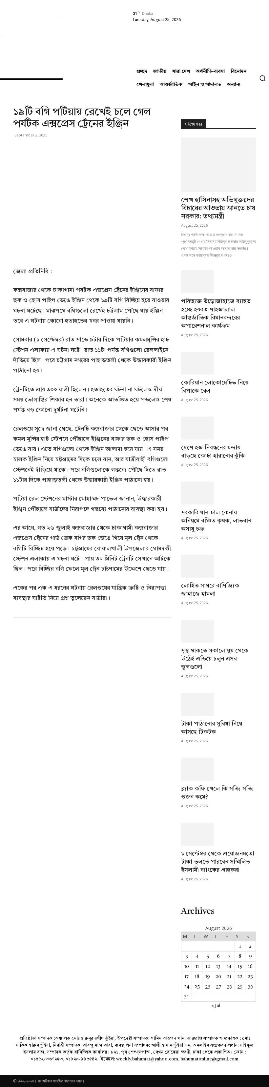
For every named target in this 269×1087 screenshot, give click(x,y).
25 (197, 987)
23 (250, 976)
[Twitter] (34, 149)
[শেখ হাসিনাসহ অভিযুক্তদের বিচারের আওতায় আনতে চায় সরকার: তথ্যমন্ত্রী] (218, 164)
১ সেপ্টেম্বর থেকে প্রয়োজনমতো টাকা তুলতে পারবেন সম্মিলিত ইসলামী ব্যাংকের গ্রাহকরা (217, 862)
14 (229, 966)
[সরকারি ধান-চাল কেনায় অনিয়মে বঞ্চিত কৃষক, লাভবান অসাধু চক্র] (218, 493)
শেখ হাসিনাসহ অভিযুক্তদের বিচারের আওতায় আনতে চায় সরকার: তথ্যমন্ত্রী (218, 208)
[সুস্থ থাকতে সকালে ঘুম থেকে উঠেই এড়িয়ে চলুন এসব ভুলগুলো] (218, 631)
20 (218, 976)
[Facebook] (19, 149)
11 (197, 966)
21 (229, 976)
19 (207, 976)
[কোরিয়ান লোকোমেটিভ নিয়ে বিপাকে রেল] (218, 363)
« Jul (216, 1005)
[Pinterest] (49, 149)
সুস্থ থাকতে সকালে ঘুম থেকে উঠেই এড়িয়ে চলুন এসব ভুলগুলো (214, 659)
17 (187, 976)
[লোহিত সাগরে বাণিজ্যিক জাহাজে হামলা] (218, 566)
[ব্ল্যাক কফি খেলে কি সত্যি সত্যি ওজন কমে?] (218, 769)
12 (208, 966)
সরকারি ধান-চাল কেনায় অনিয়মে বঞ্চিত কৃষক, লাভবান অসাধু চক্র (216, 521)
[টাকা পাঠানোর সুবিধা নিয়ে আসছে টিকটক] (218, 704)
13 (218, 966)
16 (250, 966)
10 (186, 966)
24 (186, 987)
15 (240, 966)
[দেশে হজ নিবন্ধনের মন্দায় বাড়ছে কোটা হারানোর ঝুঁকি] (218, 428)
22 (239, 976)
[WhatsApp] (65, 149)
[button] (262, 78)
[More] (80, 149)
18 (197, 976)
